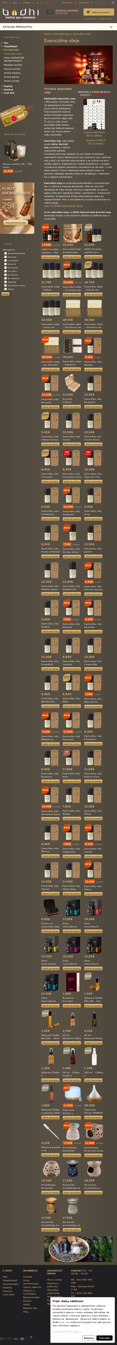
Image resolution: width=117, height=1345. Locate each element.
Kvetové (12, 257)
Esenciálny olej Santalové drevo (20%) (50, 814)
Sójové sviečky (12, 69)
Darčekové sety (16, 285)
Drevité (12, 264)
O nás (4, 3)
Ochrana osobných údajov (67, 1331)
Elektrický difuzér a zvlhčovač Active (72, 1113)
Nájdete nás (30, 1308)
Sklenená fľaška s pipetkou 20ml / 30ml (50, 1112)
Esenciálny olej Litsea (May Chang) (92, 664)
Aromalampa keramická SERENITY (48, 1188)
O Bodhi (27, 1276)
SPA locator (67, 3)
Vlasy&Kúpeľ (10, 46)
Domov (48, 34)
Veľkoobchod (84, 3)
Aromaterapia (62, 34)
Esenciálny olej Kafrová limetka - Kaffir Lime (93, 589)
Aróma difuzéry (12, 73)
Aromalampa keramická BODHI (70, 1150)
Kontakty (27, 3)
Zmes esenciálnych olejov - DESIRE (93, 926)
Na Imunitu (14, 278)
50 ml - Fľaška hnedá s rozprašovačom (71, 1075)
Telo (6, 43)
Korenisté (13, 268)
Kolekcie (8, 89)
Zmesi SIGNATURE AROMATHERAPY (14, 59)
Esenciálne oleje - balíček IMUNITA (50, 289)
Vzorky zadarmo (32, 1287)
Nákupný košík (100, 12)
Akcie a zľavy (54, 1279)
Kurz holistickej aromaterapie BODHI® (72, 252)
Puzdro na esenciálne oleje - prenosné (50, 926)
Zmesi (11, 289)
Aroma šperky (11, 77)
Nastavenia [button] (88, 1338)
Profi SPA (9, 93)
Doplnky (8, 86)
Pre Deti (12, 271)
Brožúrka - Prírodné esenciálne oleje (72, 1001)
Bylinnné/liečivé (16, 253)
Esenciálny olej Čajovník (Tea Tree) (92, 477)
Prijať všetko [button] (104, 1338)
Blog (15, 3)
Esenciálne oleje (82, 34)
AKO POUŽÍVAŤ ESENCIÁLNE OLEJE (63, 206)
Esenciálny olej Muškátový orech (49, 739)
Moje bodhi (100, 3)
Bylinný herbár (31, 1297)
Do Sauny (13, 275)
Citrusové (13, 260)
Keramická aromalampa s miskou (92, 1188)
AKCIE (46, 3)
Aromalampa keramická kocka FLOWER (93, 1150)
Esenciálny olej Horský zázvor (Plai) (71, 552)
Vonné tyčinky (12, 81)
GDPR (26, 1304)
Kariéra (27, 1300)
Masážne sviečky (13, 65)
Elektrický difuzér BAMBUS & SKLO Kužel (93, 1112)
